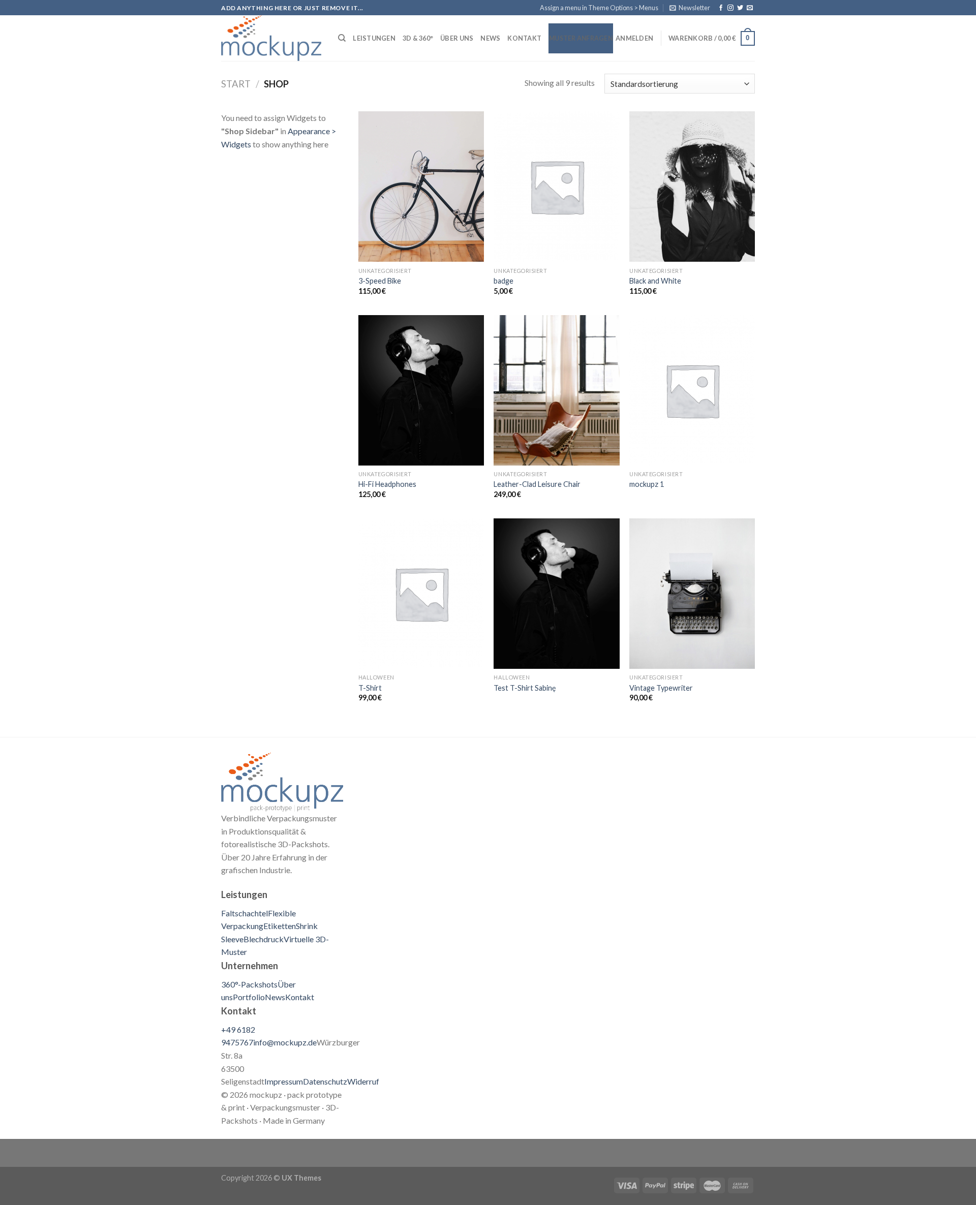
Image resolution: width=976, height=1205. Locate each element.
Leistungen (374, 38)
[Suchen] (342, 38)
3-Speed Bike (379, 280)
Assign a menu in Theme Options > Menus (599, 8)
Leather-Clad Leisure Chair (537, 484)
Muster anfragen (581, 38)
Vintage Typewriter (661, 688)
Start (236, 83)
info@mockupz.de (285, 1042)
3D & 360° (418, 38)
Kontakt (524, 38)
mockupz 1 (646, 484)
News (490, 38)
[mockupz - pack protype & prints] (272, 38)
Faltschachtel (244, 913)
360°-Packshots (249, 984)
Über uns (456, 38)
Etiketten (279, 926)
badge (503, 280)
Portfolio (249, 997)
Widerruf (363, 1081)
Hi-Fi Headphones (387, 484)
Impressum (283, 1081)
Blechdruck (263, 939)
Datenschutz (325, 1081)
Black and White (655, 280)
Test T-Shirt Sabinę (525, 688)
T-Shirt (370, 688)
